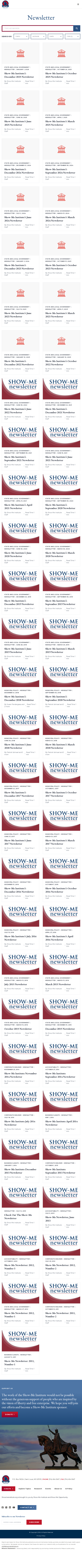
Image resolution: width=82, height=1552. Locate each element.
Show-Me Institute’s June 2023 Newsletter (17, 314)
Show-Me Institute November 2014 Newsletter (20, 1075)
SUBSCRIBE (34, 1522)
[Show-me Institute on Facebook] (3, 1507)
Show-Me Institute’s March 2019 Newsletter (60, 650)
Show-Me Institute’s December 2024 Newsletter (19, 171)
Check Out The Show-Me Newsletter (18, 1216)
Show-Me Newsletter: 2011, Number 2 (60, 1314)
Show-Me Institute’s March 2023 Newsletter (60, 314)
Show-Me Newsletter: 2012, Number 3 (19, 1266)
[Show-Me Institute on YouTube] (14, 1507)
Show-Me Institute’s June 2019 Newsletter (17, 650)
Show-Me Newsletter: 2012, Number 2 (60, 1266)
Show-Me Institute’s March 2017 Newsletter (60, 842)
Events (48, 1489)
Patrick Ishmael (53, 704)
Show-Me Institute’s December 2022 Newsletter (19, 362)
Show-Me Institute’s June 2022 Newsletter (17, 410)
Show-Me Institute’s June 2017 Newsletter (17, 842)
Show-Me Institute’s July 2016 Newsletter (20, 938)
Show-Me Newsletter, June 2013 (59, 1218)
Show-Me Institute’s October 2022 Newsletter (61, 362)
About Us (58, 1489)
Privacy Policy (41, 1536)
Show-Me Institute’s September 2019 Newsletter (60, 602)
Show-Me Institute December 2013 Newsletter (20, 1171)
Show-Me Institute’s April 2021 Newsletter (18, 506)
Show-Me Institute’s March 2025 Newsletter (60, 123)
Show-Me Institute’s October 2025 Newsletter (61, 75)
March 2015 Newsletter (58, 984)
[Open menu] (78, 4)
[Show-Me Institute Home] (5, 4)
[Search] (76, 28)
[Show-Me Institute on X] (6, 1507)
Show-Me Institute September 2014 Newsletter (60, 1075)
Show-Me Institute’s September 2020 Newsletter (60, 506)
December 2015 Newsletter (60, 1028)
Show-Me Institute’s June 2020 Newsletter (17, 554)
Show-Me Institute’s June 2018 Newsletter (17, 746)
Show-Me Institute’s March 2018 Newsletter (60, 746)
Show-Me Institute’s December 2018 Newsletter (19, 698)
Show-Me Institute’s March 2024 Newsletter (60, 219)
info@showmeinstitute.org (10, 1546)
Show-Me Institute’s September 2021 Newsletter (19, 458)
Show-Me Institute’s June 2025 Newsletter (17, 123)
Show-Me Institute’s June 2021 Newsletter (58, 458)
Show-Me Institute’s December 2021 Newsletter (60, 410)
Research (38, 1489)
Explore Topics (25, 1489)
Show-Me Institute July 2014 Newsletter (19, 1123)
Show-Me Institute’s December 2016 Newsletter (19, 890)
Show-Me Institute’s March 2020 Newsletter (60, 554)
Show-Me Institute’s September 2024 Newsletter (60, 171)
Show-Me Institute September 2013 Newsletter (60, 1171)
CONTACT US (26, 1507)
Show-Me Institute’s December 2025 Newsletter (19, 75)
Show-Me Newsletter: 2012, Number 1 (19, 1314)
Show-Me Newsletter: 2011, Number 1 (19, 1362)
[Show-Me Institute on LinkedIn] (10, 1507)
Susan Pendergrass (14, 704)
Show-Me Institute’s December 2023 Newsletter (19, 266)
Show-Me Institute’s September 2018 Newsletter (60, 698)
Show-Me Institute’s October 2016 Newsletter (61, 890)
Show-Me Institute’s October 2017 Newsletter (61, 794)
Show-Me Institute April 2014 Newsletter (61, 1123)
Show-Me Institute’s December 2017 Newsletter (19, 794)
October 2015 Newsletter (18, 1028)
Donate (9, 1414)
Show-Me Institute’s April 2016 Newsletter (59, 938)
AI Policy (68, 1489)
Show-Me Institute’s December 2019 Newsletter (19, 602)
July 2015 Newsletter (15, 984)
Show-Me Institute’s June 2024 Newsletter (17, 219)
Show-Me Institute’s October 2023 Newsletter (61, 266)
